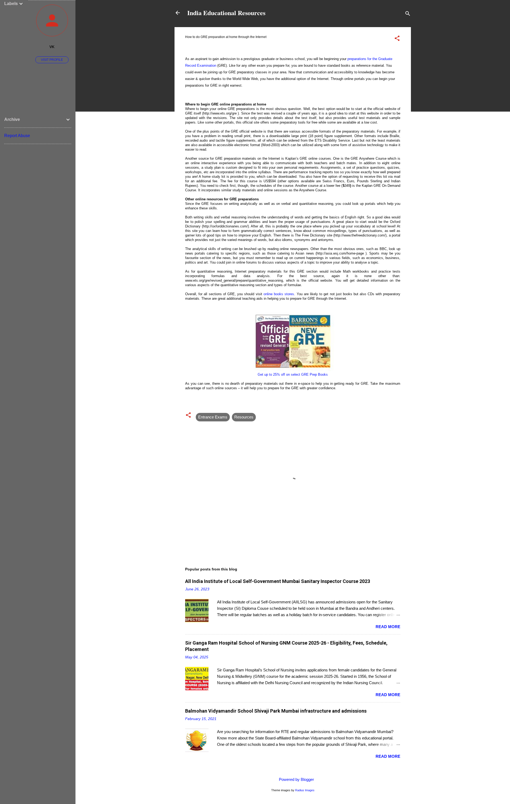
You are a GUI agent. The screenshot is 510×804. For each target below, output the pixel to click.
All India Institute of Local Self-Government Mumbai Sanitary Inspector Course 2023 (277, 581)
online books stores (279, 294)
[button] (397, 39)
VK (51, 47)
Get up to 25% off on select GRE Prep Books (293, 374)
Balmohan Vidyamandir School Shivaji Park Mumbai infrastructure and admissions (276, 711)
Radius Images (304, 790)
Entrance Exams (212, 417)
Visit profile (52, 60)
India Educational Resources (226, 12)
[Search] (408, 14)
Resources (243, 417)
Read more (388, 626)
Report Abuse (17, 135)
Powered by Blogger (296, 779)
